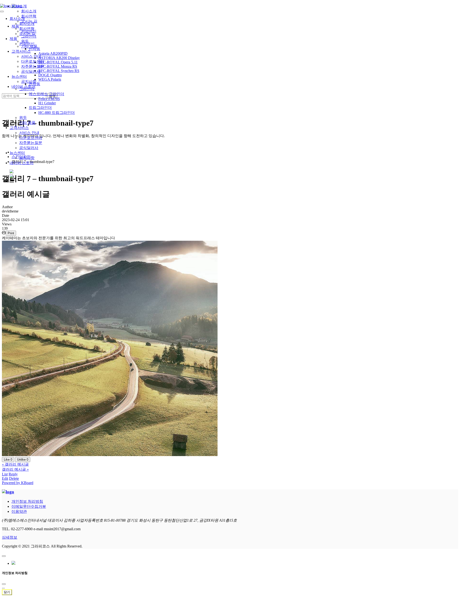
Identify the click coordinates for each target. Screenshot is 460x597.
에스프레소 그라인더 (46, 94)
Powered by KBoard (17, 483)
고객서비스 (19, 128)
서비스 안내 (29, 133)
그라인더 (28, 36)
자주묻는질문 (30, 143)
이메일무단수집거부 (29, 506)
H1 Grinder (47, 103)
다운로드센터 (30, 138)
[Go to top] (4, 556)
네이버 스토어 (22, 163)
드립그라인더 (40, 108)
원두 (23, 118)
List (5, 474)
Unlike (22, 459)
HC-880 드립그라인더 (56, 113)
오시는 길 (29, 21)
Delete (14, 478)
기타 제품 (27, 123)
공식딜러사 (28, 148)
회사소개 (19, 6)
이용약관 (19, 511)
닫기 (7, 592)
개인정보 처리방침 (27, 501)
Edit (5, 478)
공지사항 (26, 158)
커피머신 (28, 31)
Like (8, 459)
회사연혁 (28, 16)
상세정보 (9, 537)
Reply (13, 474)
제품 (15, 26)
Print (11, 233)
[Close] (4, 584)
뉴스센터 (17, 153)
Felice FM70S (49, 99)
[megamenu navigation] (12, 181)
